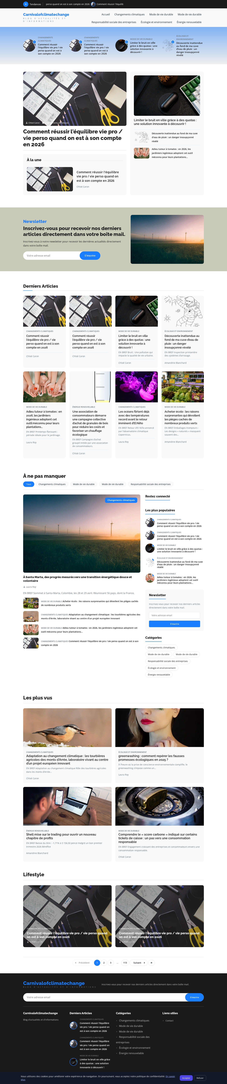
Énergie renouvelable (189, 22)
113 (125, 962)
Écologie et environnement (156, 22)
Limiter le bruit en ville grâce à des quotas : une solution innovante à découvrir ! (143, 47)
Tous (28, 484)
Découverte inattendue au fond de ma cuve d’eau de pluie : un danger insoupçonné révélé (189, 49)
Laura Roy (31, 442)
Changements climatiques (129, 14)
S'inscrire (90, 255)
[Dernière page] (151, 963)
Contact (169, 1020)
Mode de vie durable (161, 14)
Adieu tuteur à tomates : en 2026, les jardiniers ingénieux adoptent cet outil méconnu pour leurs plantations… (172, 153)
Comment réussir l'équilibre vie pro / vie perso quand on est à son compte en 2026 (93, 4)
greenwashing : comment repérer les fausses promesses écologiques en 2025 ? (151, 758)
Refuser (200, 1078)
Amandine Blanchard (176, 362)
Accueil (106, 14)
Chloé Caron (34, 122)
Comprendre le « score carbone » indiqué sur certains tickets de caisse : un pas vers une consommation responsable (157, 838)
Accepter (186, 1078)
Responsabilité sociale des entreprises (114, 22)
